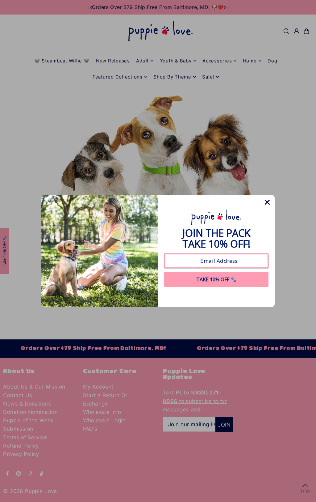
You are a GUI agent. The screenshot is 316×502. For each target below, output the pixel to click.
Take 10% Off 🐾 (216, 279)
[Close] (267, 202)
